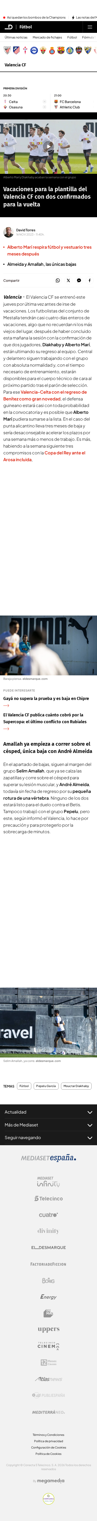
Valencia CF (15, 65)
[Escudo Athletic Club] (7, 50)
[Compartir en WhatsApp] (58, 280)
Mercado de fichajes (47, 37)
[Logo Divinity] (48, 1231)
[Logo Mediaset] (48, 1160)
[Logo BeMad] (48, 1313)
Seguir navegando (23, 1137)
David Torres (25, 230)
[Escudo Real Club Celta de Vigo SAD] (25, 50)
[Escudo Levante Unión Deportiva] (79, 50)
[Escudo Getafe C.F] (70, 50)
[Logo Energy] (48, 1297)
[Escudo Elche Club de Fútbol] (43, 50)
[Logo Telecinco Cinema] (48, 1346)
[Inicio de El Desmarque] (9, 27)
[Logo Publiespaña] (48, 1395)
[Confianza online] (48, 1503)
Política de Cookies (48, 1454)
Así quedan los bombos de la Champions (36, 17)
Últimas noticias (16, 37)
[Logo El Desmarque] (49, 1247)
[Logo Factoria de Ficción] (48, 1264)
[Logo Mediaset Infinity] (48, 1182)
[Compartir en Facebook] (89, 280)
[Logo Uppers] (48, 1330)
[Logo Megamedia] (50, 1481)
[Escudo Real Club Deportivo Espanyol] (52, 50)
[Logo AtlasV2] (48, 1379)
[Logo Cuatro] (48, 1215)
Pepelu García (46, 1086)
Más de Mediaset (21, 1124)
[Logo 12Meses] (49, 1362)
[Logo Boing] (48, 1280)
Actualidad (15, 1111)
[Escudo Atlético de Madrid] (16, 50)
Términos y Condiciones (48, 1435)
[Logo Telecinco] (48, 1198)
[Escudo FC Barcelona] (61, 50)
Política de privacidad (48, 1441)
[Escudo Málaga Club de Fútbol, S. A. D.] (88, 50)
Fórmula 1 (89, 37)
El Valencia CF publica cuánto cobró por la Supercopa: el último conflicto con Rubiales (45, 718)
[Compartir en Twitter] (68, 280)
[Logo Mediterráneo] (48, 1412)
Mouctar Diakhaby (76, 1086)
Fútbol (26, 27)
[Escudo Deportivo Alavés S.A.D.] (34, 50)
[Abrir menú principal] (90, 27)
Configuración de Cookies (48, 1447)
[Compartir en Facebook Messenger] (79, 280)
